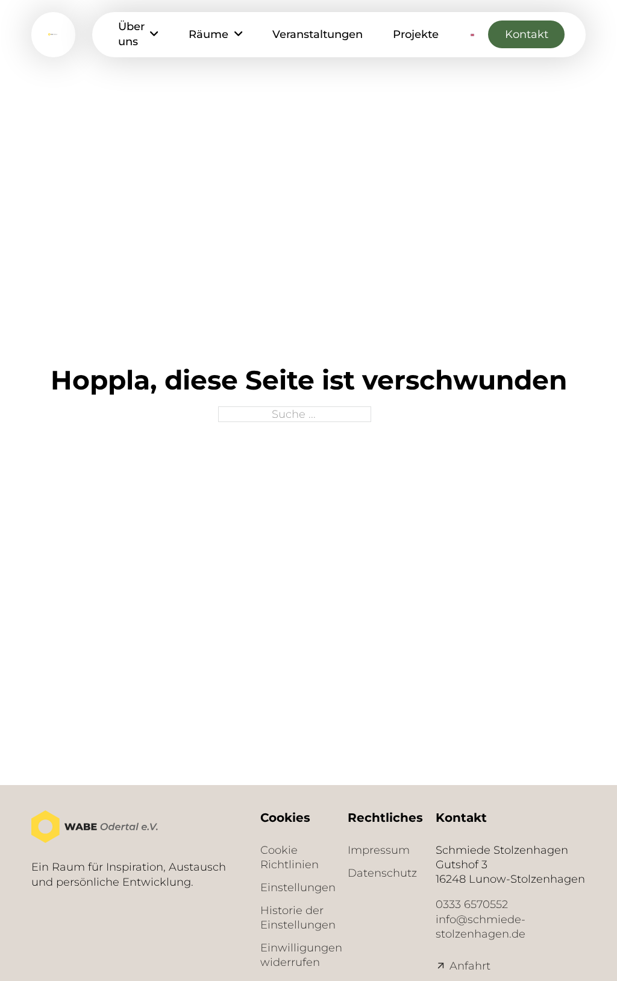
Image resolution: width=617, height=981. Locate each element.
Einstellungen (291, 887)
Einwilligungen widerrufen (291, 954)
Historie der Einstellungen (291, 917)
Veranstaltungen (317, 34)
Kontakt (526, 34)
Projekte (416, 34)
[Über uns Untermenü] (153, 34)
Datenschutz (379, 872)
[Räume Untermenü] (238, 34)
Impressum (379, 850)
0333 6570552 (472, 904)
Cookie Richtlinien (289, 857)
